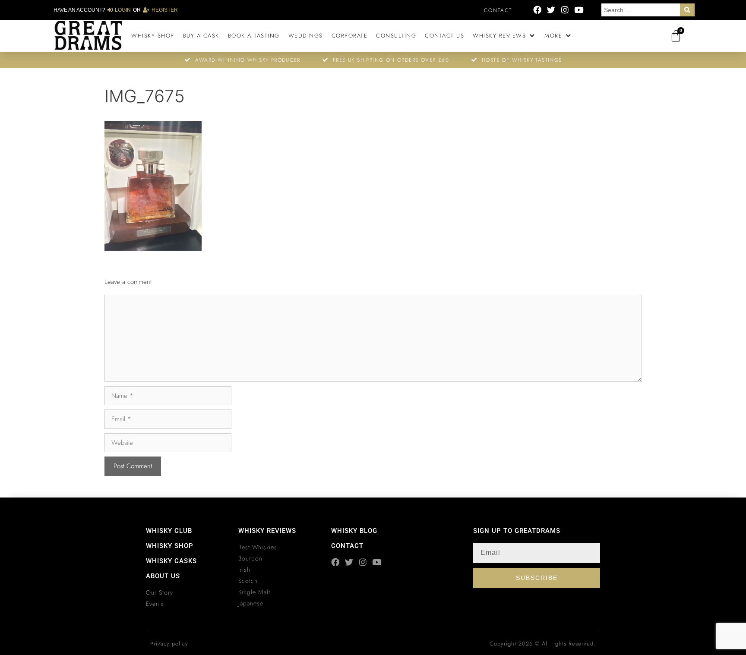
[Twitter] (551, 10)
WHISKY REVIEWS (267, 531)
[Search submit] (687, 9)
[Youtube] (579, 10)
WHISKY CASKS (171, 561)
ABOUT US (163, 576)
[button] (504, 35)
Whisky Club (169, 531)
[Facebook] (537, 10)
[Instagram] (565, 10)
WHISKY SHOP (169, 546)
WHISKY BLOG (354, 531)
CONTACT (347, 546)
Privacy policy (169, 643)
